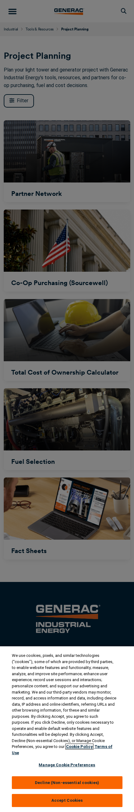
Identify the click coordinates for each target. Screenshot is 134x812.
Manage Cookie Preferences (67, 765)
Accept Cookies (67, 800)
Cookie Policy (79, 746)
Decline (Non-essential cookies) (67, 782)
